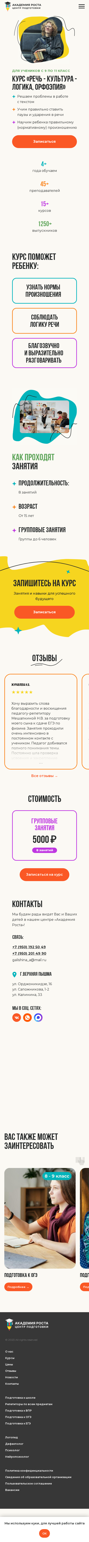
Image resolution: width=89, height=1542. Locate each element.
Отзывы (10, 1370)
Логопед (11, 1437)
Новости (11, 1377)
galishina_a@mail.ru (29, 960)
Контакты (12, 1383)
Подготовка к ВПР (18, 1410)
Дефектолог (14, 1443)
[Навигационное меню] (82, 6)
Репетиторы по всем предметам (28, 1404)
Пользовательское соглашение (28, 1483)
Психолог (12, 1450)
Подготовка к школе (20, 1397)
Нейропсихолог (17, 1456)
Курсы (9, 1358)
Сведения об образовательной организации (38, 1477)
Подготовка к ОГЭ (20, 1275)
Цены (9, 1364)
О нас (9, 1351)
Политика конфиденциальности (29, 1470)
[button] (44, 141)
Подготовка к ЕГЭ (18, 1423)
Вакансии (12, 1490)
